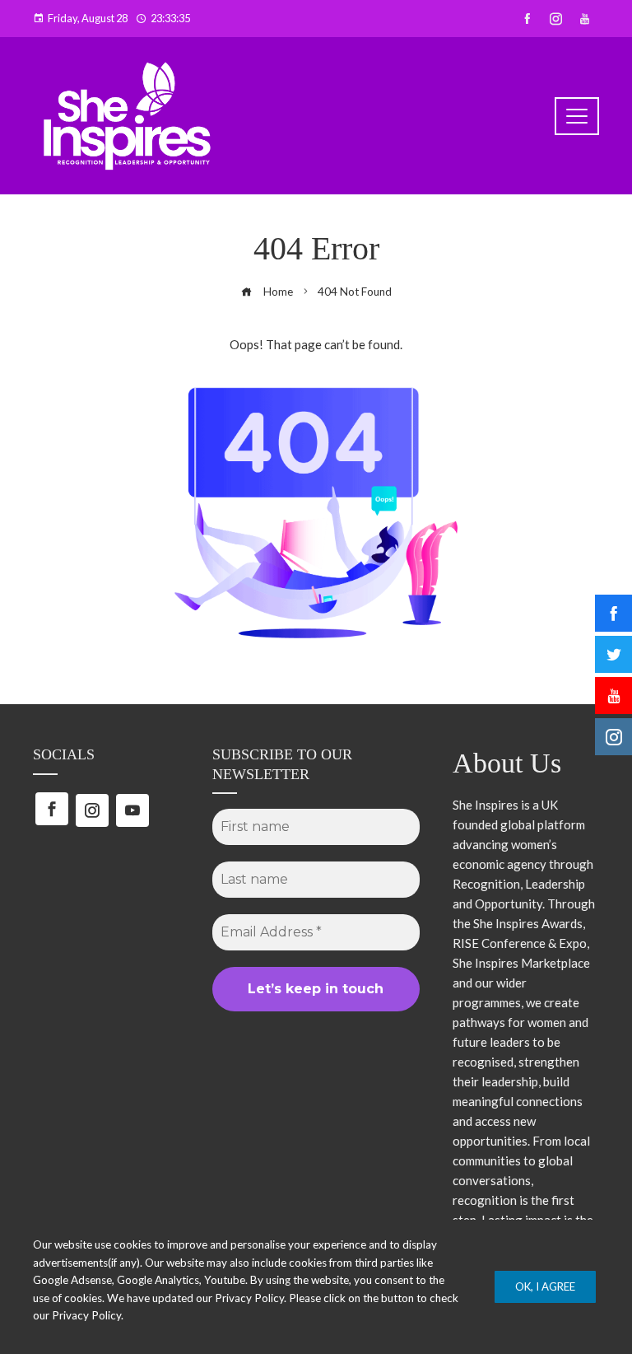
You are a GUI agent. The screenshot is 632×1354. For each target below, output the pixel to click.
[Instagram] (92, 810)
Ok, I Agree (545, 1286)
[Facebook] (51, 808)
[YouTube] (132, 810)
